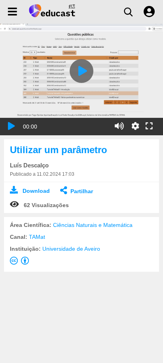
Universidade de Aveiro (71, 249)
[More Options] (135, 126)
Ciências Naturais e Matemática (93, 225)
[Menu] (12, 11)
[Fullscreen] (149, 126)
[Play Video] (81, 71)
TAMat (37, 237)
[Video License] (21, 262)
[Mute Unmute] (119, 126)
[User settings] (149, 12)
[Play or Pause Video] (11, 126)
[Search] (128, 12)
